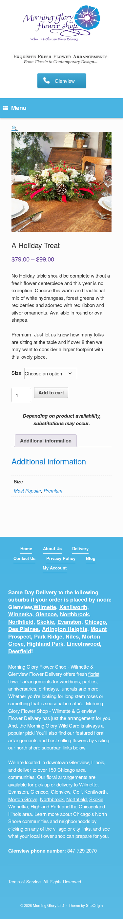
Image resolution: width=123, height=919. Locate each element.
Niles (72, 636)
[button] (14, 127)
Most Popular (27, 490)
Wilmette (44, 607)
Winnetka (20, 614)
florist (93, 673)
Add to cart (51, 392)
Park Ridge (48, 636)
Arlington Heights (64, 629)
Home (26, 548)
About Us (52, 548)
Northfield (20, 621)
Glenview (60, 791)
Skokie (45, 621)
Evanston (69, 621)
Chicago (95, 621)
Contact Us (24, 558)
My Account (55, 568)
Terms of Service (24, 881)
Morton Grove (22, 799)
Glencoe (46, 614)
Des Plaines (23, 629)
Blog (90, 558)
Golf (77, 791)
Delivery (80, 548)
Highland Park (45, 643)
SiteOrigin (94, 905)
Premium (53, 490)
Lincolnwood (83, 643)
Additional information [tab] (46, 440)
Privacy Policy (60, 558)
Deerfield (19, 651)
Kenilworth (73, 607)
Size (16, 372)
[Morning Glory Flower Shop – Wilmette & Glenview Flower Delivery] (61, 24)
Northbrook (74, 614)
